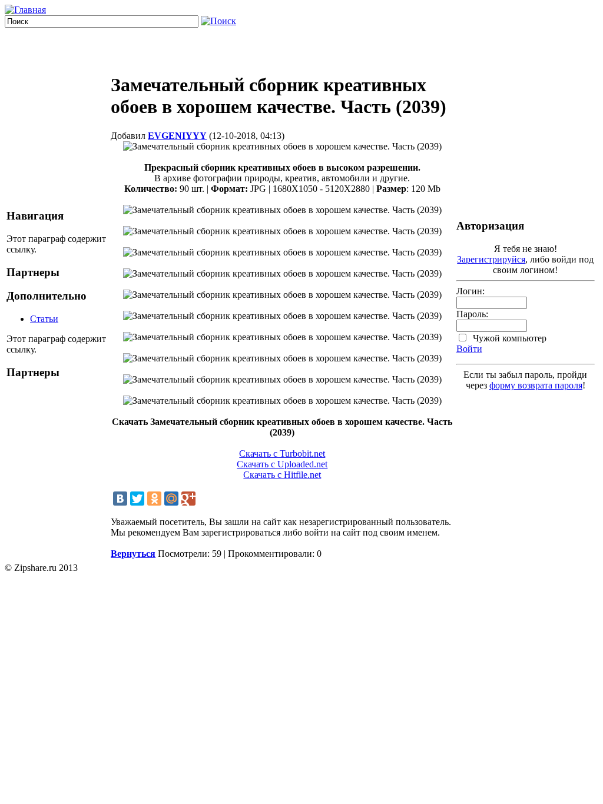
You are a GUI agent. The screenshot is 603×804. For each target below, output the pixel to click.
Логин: (470, 291)
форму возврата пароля (535, 385)
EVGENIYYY (177, 136)
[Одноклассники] (154, 498)
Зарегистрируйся (491, 259)
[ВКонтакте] (120, 498)
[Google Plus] (188, 498)
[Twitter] (137, 498)
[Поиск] (218, 21)
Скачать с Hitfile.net (282, 475)
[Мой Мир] (171, 498)
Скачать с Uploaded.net (282, 464)
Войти (469, 349)
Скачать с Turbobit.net (282, 453)
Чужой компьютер (508, 338)
